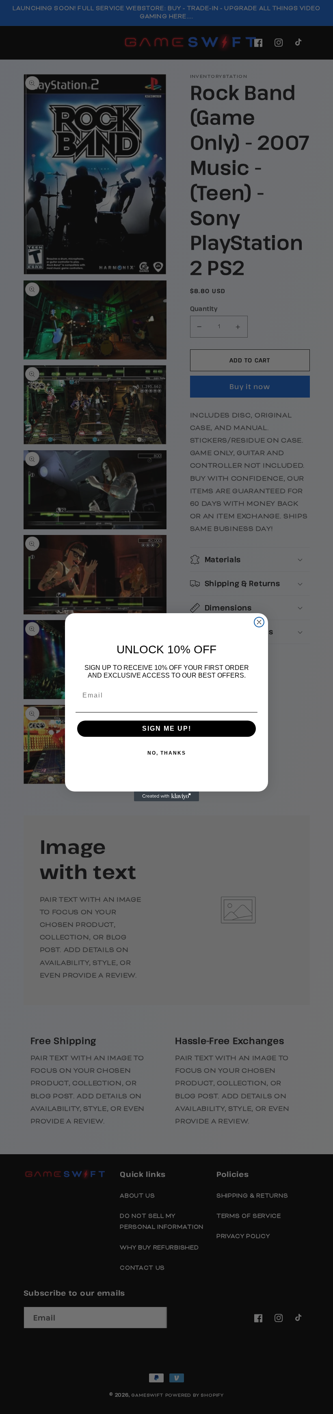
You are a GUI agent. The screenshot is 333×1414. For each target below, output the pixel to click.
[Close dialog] (259, 622)
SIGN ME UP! (166, 728)
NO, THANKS (166, 753)
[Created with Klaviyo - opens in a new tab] (166, 796)
